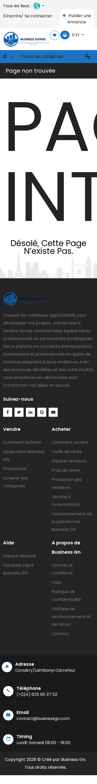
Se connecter (38, 16)
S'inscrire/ (13, 16)
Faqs (56, 582)
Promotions (15, 469)
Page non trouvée (30, 70)
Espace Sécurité (19, 556)
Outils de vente (67, 452)
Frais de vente (66, 470)
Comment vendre (70, 442)
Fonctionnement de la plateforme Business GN (72, 521)
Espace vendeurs (69, 461)
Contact (60, 634)
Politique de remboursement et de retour (71, 616)
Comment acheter (22, 442)
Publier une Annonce (79, 19)
